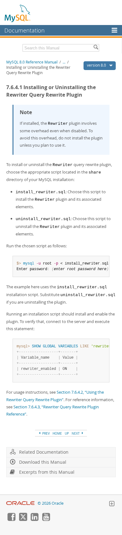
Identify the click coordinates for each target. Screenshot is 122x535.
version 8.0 (97, 65)
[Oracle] (20, 503)
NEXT (76, 433)
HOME (57, 433)
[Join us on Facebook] (11, 519)
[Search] (96, 47)
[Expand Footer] (112, 504)
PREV (45, 433)
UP (67, 433)
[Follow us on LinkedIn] (34, 519)
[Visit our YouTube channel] (46, 519)
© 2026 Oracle (51, 503)
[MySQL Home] (18, 13)
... (64, 62)
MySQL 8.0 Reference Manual (32, 62)
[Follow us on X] (23, 519)
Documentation (24, 30)
